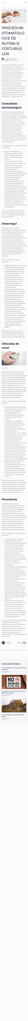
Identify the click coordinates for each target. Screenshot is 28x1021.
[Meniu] (25, 2)
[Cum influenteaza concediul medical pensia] (14, 705)
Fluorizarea (5, 620)
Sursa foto (5, 368)
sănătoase (19, 80)
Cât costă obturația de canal (13, 443)
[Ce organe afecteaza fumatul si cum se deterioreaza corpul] (14, 682)
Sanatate (15, 60)
